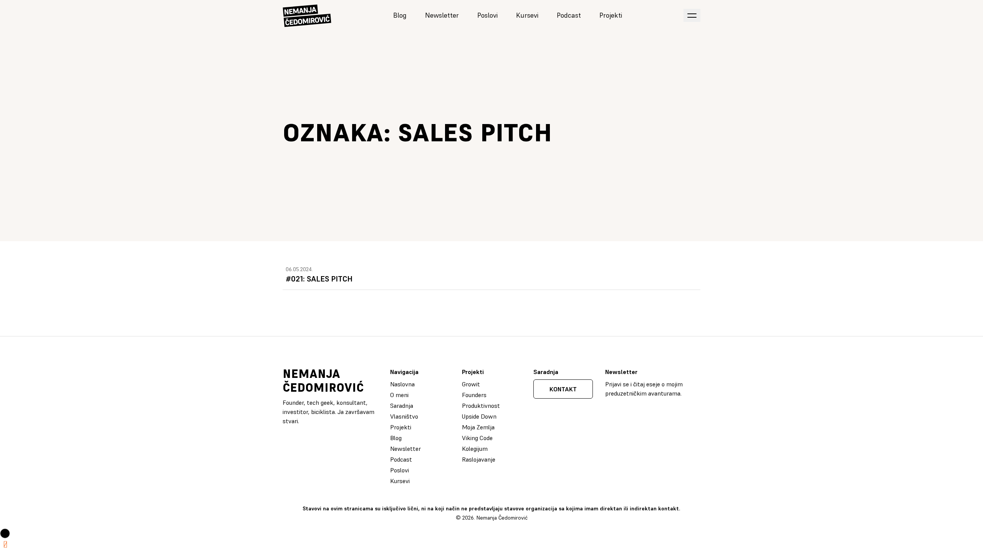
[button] (5, 533)
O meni (399, 395)
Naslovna (402, 384)
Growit (471, 384)
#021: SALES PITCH (319, 279)
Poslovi (487, 15)
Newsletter (442, 15)
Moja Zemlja (478, 427)
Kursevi (527, 15)
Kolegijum (475, 448)
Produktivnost (481, 405)
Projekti (610, 15)
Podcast (569, 15)
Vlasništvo (404, 416)
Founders (474, 395)
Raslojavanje (478, 459)
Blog (400, 15)
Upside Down (479, 416)
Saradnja (401, 405)
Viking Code (477, 438)
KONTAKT (563, 389)
